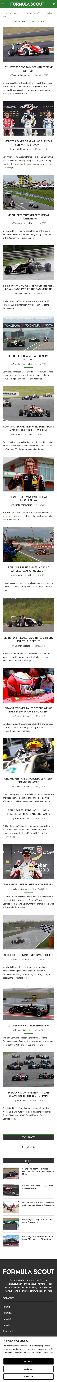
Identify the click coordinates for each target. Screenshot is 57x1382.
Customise (28, 1369)
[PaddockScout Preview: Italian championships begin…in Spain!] (28, 1069)
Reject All (28, 1376)
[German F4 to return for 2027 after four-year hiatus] (11, 1190)
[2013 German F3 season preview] (28, 1002)
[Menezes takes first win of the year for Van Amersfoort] (28, 118)
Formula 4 (7, 1325)
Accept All (28, 1361)
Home (5, 13)
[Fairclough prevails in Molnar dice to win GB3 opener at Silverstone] (11, 1241)
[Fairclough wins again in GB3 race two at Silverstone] (11, 1224)
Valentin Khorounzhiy (20, 75)
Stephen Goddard (22, 294)
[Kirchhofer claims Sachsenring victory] (28, 333)
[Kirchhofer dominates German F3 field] (28, 932)
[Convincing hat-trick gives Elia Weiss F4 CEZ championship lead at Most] (11, 1173)
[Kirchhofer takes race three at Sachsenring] (28, 192)
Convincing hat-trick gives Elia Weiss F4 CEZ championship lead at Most (38, 1171)
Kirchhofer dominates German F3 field (29, 955)
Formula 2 (7, 1313)
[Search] (54, 4)
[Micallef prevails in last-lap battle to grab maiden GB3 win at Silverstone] (11, 1207)
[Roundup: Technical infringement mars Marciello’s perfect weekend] (28, 403)
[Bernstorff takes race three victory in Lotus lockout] (28, 615)
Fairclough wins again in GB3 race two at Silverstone (37, 1221)
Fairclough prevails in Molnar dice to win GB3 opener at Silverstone (37, 1237)
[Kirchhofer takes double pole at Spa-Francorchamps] (28, 755)
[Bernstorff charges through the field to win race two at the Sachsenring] (28, 262)
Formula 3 (7, 1319)
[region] (28, 1359)
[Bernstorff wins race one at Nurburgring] (28, 474)
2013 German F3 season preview (28, 1025)
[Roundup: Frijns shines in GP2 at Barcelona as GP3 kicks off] (28, 544)
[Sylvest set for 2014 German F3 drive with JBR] (28, 44)
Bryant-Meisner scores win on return (28, 884)
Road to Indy (8, 1331)
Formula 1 (7, 1307)
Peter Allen (21, 1100)
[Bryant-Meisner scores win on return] (28, 861)
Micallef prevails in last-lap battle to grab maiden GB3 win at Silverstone (38, 1204)
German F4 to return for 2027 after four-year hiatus (37, 1187)
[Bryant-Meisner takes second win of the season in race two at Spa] (28, 685)
